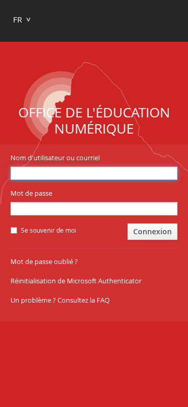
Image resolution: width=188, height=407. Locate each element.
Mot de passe (31, 193)
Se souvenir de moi (48, 230)
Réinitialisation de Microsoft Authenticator (76, 280)
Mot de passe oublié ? (44, 261)
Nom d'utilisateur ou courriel (55, 157)
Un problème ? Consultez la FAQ (60, 300)
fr (17, 19)
